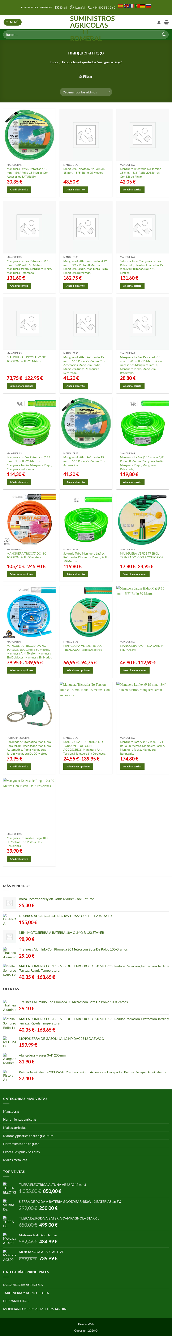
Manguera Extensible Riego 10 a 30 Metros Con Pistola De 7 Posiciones (27, 841)
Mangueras (11, 1111)
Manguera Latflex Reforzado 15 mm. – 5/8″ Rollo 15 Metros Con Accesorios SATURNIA (27, 172)
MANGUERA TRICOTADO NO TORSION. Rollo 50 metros (26, 555)
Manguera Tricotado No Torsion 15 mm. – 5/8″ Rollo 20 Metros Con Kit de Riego (140, 172)
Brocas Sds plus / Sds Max (21, 1152)
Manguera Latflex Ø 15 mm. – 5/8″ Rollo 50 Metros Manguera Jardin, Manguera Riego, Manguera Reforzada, (142, 463)
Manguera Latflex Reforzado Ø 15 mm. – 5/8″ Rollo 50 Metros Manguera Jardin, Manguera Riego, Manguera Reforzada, (29, 266)
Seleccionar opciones (21, 385)
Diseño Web (86, 1324)
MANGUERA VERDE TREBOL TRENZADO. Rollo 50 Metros (82, 647)
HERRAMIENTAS (15, 1301)
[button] (13, 22)
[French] (132, 5)
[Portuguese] (137, 5)
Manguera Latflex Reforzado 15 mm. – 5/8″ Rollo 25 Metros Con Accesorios (84, 461)
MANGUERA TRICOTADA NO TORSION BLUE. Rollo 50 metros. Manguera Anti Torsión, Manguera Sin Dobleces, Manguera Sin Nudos (29, 651)
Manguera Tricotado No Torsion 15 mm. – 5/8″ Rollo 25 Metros (84, 171)
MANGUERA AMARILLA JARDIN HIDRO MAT (142, 647)
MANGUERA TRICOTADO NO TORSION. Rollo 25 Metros (26, 359)
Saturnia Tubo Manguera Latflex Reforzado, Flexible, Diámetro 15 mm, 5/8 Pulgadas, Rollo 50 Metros (141, 266)
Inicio (54, 62)
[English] (126, 5)
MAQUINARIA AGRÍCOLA (23, 1285)
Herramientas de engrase (21, 1144)
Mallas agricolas (14, 1127)
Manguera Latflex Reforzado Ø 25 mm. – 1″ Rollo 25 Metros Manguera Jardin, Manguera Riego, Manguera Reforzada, (29, 463)
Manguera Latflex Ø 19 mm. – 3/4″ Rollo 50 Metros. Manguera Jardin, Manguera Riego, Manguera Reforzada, (142, 747)
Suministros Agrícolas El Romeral (86, 28)
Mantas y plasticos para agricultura (28, 1136)
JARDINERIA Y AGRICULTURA (26, 1293)
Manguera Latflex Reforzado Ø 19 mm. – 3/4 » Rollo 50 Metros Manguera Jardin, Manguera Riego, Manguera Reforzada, (85, 266)
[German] (143, 5)
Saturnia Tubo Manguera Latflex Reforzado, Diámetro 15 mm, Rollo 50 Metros (85, 557)
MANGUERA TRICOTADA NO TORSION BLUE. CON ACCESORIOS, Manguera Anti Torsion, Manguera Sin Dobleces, (84, 747)
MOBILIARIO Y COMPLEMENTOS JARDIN (34, 1309)
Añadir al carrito (19, 189)
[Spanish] (121, 5)
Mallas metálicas (15, 1160)
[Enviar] (164, 34)
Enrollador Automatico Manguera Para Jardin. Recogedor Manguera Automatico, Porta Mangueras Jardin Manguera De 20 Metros (29, 747)
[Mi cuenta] (159, 22)
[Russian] (148, 5)
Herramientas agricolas (19, 1119)
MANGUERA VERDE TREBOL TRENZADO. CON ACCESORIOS (141, 555)
